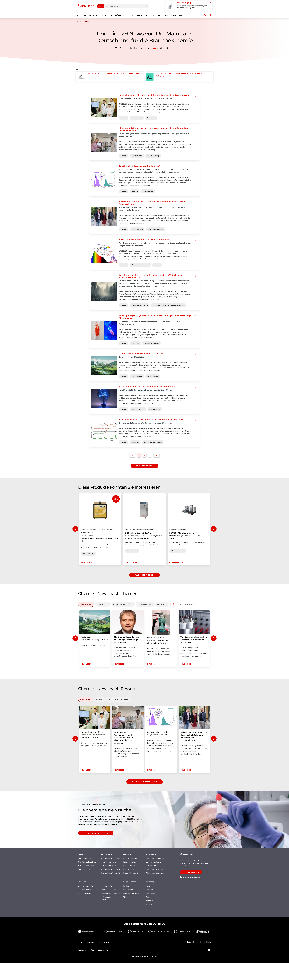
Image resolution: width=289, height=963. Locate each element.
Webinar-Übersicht (85, 893)
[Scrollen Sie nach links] (170, 604)
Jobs (148, 897)
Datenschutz (103, 950)
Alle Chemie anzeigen (144, 575)
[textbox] (193, 604)
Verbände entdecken (108, 865)
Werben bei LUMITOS (86, 943)
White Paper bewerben (154, 869)
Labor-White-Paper (153, 862)
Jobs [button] (147, 15)
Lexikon (126, 886)
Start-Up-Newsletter (86, 865)
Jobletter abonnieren (109, 889)
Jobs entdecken (107, 886)
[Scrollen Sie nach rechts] (173, 604)
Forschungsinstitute (131, 893)
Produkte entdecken (131, 858)
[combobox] (194, 604)
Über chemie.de (119, 943)
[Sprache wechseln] (204, 15)
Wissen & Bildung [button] (160, 15)
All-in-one (150, 904)
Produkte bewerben (131, 869)
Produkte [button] (104, 15)
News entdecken (84, 858)
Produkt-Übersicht (130, 873)
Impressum (82, 950)
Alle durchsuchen (144, 466)
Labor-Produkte (129, 862)
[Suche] (146, 6)
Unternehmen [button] (90, 15)
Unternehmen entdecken (110, 858)
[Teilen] (198, 15)
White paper (150, 893)
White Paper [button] (136, 15)
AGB (92, 950)
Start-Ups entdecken (109, 862)
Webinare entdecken (86, 886)
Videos (125, 897)
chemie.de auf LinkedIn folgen (191, 877)
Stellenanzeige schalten (110, 893)
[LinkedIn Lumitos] (209, 950)
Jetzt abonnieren (191, 872)
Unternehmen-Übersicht (110, 873)
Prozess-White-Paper (154, 865)
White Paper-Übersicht (155, 873)
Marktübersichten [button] (120, 15)
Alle (99, 6)
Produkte (149, 889)
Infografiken (128, 889)
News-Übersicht (84, 869)
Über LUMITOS (103, 943)
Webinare (149, 900)
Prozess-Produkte (130, 865)
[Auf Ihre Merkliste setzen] (196, 95)
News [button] (79, 15)
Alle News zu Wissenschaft (144, 782)
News (148, 886)
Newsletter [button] (176, 15)
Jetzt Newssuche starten (96, 833)
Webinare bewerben (85, 889)
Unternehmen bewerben (110, 869)
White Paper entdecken (155, 858)
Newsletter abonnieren (87, 862)
